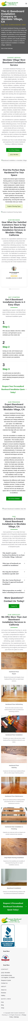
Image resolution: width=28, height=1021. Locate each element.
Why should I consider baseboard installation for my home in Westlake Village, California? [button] (14, 555)
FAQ (2, 1002)
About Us (3, 990)
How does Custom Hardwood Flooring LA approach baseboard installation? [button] (13, 582)
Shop (2, 1008)
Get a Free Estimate (14, 150)
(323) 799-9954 (14, 154)
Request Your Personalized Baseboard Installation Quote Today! (13, 389)
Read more (6, 951)
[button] (26, 3)
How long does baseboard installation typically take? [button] (11, 572)
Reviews (3, 992)
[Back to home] (10, 3)
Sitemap (16, 1017)
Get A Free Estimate (7, 48)
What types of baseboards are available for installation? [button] (12, 564)
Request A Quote (6, 980)
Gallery (3, 995)
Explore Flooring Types (14, 206)
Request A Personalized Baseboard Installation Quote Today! (13, 906)
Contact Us (14, 606)
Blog (2, 1005)
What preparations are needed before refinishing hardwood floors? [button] (14, 591)
